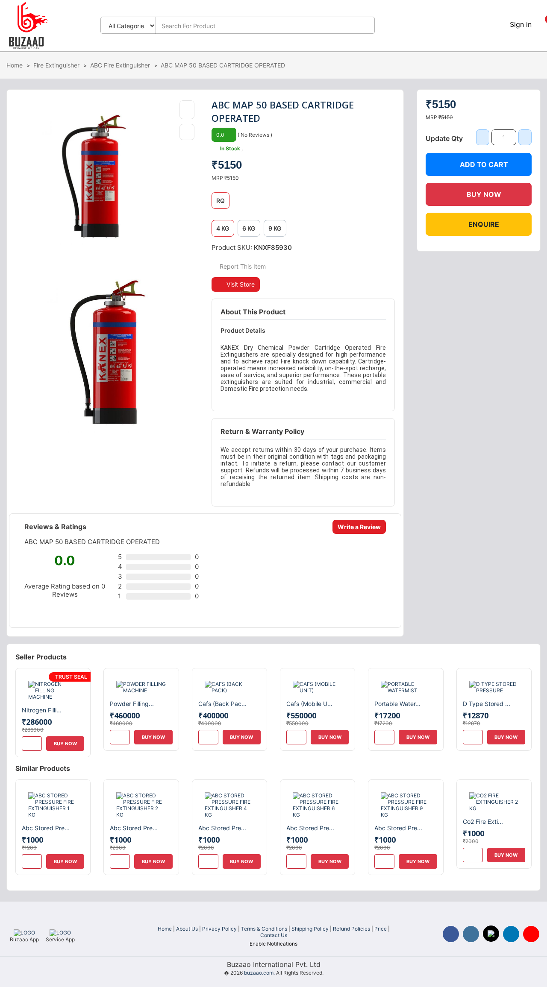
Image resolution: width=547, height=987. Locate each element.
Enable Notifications (273, 943)
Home (14, 65)
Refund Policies (351, 928)
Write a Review (359, 526)
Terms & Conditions (264, 928)
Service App (60, 939)
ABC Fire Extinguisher (120, 65)
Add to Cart (484, 164)
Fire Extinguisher (56, 65)
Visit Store (240, 284)
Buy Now (484, 194)
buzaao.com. (259, 972)
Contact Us (273, 935)
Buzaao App (24, 939)
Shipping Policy (310, 928)
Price (380, 928)
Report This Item (242, 266)
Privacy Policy (219, 928)
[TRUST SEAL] (53, 689)
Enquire (483, 224)
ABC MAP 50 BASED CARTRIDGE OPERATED (223, 65)
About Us (187, 928)
